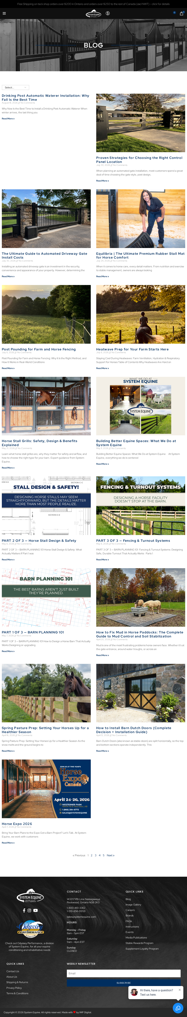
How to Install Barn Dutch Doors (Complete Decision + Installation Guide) (133, 730)
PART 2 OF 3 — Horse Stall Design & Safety (39, 540)
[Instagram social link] (29, 910)
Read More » (8, 118)
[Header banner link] (93, 4)
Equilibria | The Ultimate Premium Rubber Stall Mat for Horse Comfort (140, 255)
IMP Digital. (85, 1012)
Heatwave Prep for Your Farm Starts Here (132, 349)
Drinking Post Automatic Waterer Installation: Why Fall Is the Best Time (45, 97)
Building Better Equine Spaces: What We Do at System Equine (136, 443)
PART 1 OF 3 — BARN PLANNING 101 (33, 632)
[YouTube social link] (35, 910)
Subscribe (124, 982)
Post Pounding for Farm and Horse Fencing (39, 349)
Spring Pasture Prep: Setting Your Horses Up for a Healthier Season (45, 730)
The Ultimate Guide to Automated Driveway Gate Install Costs (44, 255)
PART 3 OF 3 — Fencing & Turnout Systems (133, 540)
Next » (111, 855)
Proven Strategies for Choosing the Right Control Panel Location (139, 160)
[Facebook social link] (24, 910)
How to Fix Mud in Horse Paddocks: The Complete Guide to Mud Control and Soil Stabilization (139, 634)
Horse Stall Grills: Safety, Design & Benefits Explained (39, 443)
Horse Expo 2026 (17, 824)
